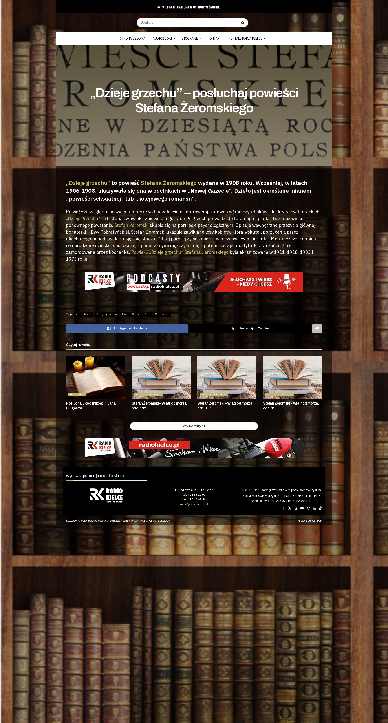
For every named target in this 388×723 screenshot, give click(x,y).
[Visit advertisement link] (194, 448)
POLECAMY (77, 394)
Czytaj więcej (194, 426)
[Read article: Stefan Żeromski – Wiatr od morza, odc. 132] (161, 377)
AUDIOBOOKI (162, 38)
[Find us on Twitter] (289, 508)
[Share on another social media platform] (317, 328)
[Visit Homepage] (192, 7)
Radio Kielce (131, 314)
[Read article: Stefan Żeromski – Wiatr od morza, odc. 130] (292, 377)
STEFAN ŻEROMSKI (148, 394)
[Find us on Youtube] (302, 508)
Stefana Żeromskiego (169, 182)
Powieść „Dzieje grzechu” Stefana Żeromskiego (180, 252)
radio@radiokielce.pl (194, 504)
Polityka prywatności (309, 520)
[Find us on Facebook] (284, 508)
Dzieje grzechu (106, 314)
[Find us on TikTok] (320, 508)
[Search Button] (243, 22)
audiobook (83, 314)
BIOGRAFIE (190, 38)
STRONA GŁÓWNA (133, 38)
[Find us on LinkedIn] (314, 508)
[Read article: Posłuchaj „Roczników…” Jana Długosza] (95, 377)
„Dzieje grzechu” (88, 182)
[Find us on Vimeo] (308, 508)
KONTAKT (214, 38)
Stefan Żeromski (132, 225)
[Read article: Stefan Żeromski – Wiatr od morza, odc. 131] (226, 377)
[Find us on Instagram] (296, 508)
